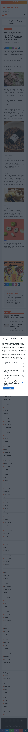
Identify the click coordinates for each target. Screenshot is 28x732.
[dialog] (14, 366)
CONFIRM (8, 388)
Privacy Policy (22, 393)
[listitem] (14, 363)
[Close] (25, 339)
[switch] (23, 366)
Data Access (14, 393)
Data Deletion (6, 393)
